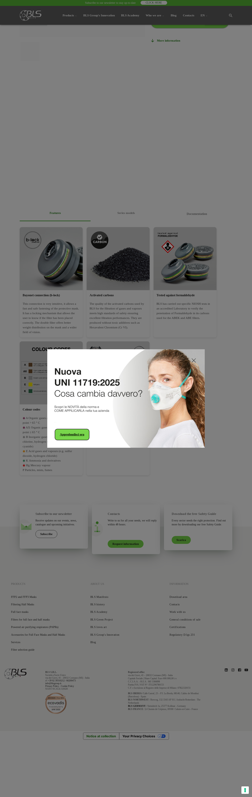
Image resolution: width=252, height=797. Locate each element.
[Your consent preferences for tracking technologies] (245, 790)
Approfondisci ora (72, 434)
